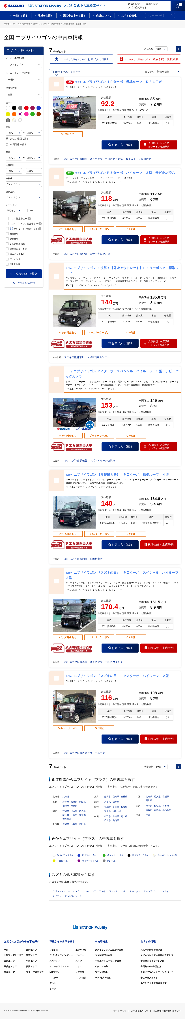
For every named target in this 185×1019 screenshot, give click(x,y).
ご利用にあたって (139, 1011)
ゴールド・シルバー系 (167, 855)
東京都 (82, 815)
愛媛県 (165, 796)
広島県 (107, 820)
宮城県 (74, 802)
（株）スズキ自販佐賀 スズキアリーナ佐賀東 (88, 460)
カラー (9, 103)
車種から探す (20, 15)
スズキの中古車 (24, 24)
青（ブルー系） (89, 855)
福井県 (116, 802)
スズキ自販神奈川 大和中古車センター (87, 357)
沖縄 (148, 815)
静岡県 (107, 796)
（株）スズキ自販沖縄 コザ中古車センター (87, 253)
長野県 (82, 824)
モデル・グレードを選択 (18, 73)
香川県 (157, 796)
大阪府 (116, 807)
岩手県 (66, 802)
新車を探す (152, 4)
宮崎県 (157, 810)
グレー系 (111, 861)
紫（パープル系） (90, 861)
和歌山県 (117, 811)
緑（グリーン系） (115, 855)
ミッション (11, 205)
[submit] (171, 15)
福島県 (74, 806)
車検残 (9, 178)
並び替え (149, 71)
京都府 (107, 807)
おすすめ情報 (129, 15)
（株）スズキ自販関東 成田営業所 (82, 558)
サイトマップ (119, 1011)
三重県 (124, 796)
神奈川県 (67, 819)
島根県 (116, 816)
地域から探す (45, 15)
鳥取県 (107, 816)
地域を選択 (11, 88)
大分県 (149, 810)
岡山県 (124, 816)
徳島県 (149, 796)
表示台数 (148, 49)
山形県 (66, 806)
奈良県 (107, 811)
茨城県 (66, 811)
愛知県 (116, 796)
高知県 (149, 800)
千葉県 (74, 815)
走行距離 (10, 165)
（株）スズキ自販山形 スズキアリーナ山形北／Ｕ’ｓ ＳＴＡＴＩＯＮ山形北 (106, 158)
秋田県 (82, 802)
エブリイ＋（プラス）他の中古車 (46, 24)
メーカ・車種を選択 (15, 58)
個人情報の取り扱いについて (167, 1011)
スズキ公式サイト (137, 7)
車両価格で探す (18, 144)
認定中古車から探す (74, 15)
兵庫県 (124, 807)
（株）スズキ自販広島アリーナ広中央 (83, 752)
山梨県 (74, 824)
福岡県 (149, 806)
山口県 (116, 820)
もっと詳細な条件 (22, 282)
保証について (103, 15)
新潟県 (66, 824)
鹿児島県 (166, 810)
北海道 (66, 796)
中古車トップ (9, 24)
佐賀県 (157, 806)
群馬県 (82, 811)
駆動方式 (10, 192)
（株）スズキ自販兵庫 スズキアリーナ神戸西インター (93, 661)
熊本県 (165, 806)
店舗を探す (134, 4)
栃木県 (74, 811)
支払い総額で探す (19, 138)
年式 (8, 152)
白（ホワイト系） (65, 855)
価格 (8, 127)
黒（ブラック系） (140, 855)
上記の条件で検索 (26, 273)
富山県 (107, 802)
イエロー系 (62, 861)
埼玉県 (66, 815)
